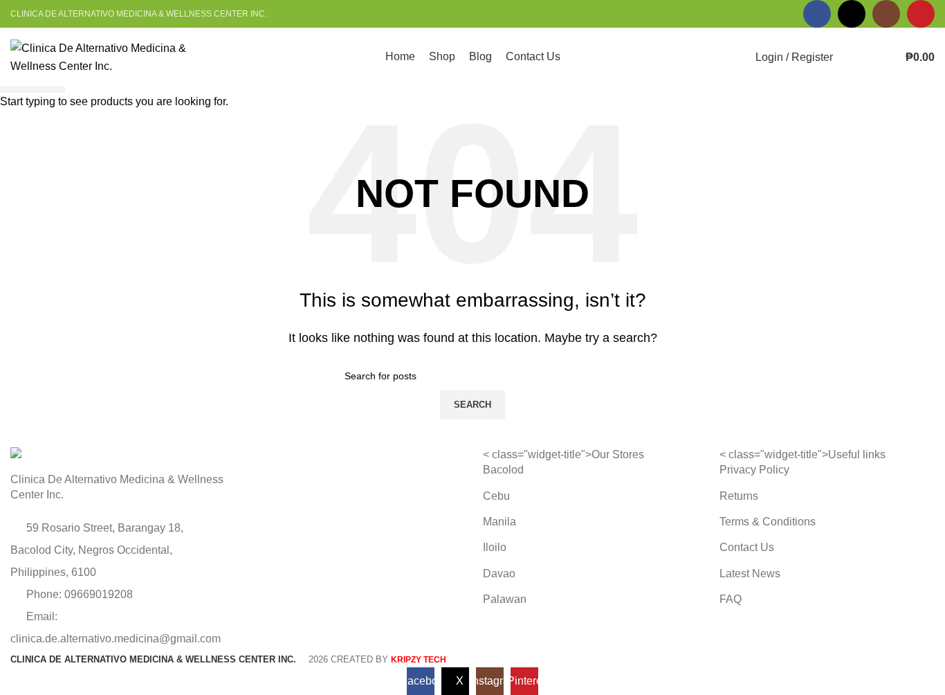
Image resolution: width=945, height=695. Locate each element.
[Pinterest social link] (921, 14)
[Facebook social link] (817, 14)
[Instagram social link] (886, 14)
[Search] (852, 57)
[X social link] (851, 14)
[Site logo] (100, 56)
